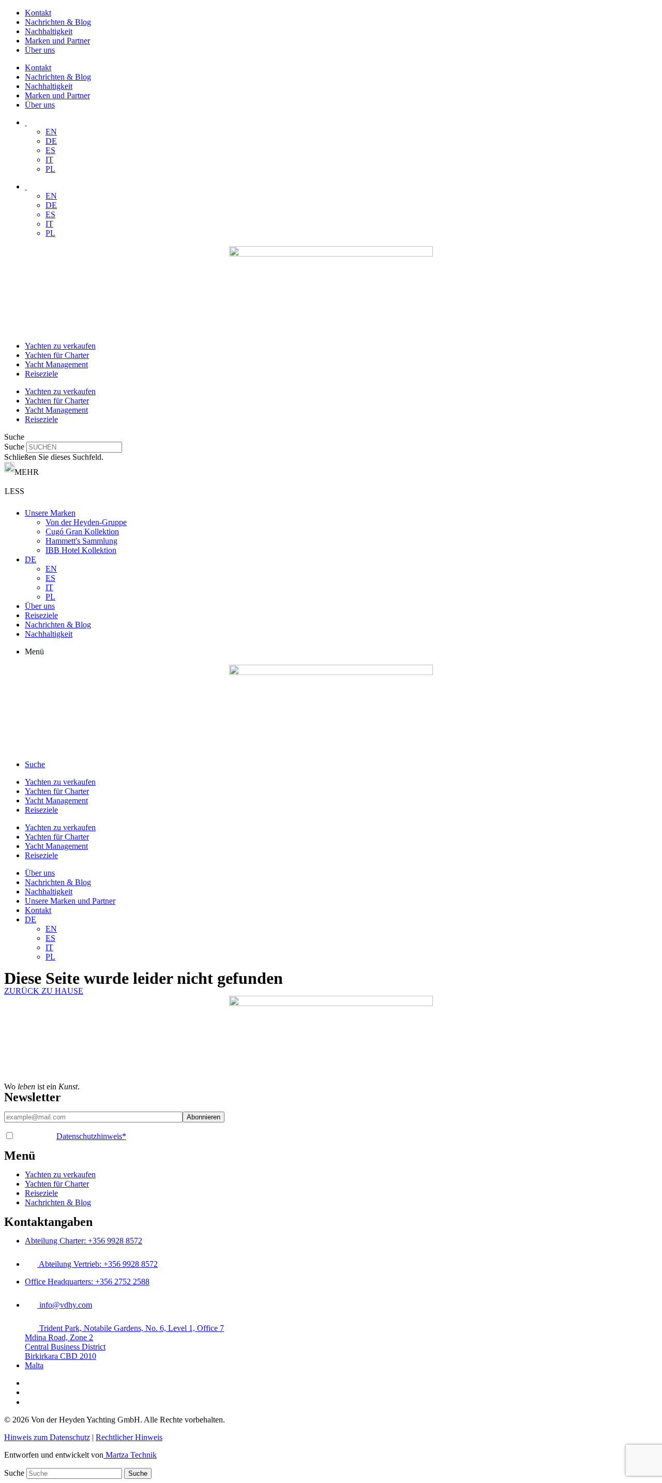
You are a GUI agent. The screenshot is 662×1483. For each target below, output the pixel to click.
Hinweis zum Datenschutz (47, 1437)
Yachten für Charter (57, 355)
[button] (331, 437)
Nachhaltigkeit (48, 31)
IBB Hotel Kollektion (81, 550)
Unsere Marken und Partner (70, 900)
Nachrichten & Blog (58, 22)
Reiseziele (41, 373)
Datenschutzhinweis (91, 1136)
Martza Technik (130, 1454)
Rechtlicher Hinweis (129, 1437)
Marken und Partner (57, 40)
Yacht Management (56, 364)
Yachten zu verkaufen (60, 345)
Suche (14, 446)
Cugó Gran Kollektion (82, 531)
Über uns (40, 50)
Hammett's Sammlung (81, 540)
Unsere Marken (50, 512)
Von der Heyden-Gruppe (86, 522)
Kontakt (38, 12)
